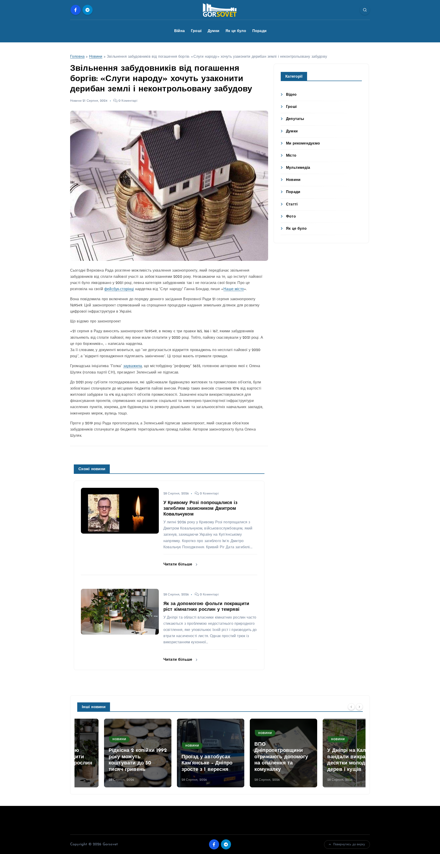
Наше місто (233, 289)
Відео (291, 95)
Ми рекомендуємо (303, 143)
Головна (77, 57)
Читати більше (178, 564)
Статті (291, 204)
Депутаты (295, 119)
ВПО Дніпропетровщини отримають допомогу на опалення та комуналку (254, 757)
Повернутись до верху (349, 844)
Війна (179, 31)
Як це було (236, 31)
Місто (291, 156)
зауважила (132, 366)
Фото (291, 216)
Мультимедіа (298, 168)
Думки (213, 31)
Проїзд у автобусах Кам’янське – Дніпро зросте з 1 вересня (180, 763)
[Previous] (351, 706)
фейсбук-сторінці (119, 289)
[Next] (359, 706)
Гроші (196, 31)
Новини (95, 57)
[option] (111, 753)
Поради (259, 31)
